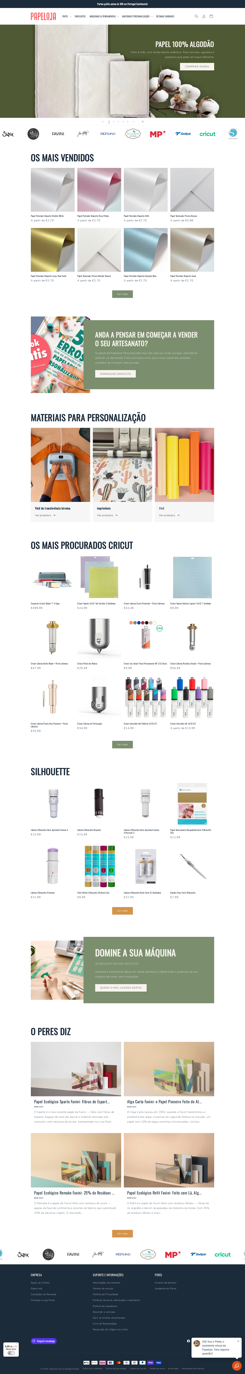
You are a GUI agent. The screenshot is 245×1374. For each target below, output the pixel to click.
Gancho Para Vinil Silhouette (183, 892)
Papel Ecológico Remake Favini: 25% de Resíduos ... (74, 1192)
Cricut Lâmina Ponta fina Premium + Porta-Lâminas (49, 725)
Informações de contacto (106, 1282)
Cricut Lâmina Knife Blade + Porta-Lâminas (49, 663)
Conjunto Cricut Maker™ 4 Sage (45, 603)
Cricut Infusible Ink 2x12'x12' (183, 723)
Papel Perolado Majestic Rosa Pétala (93, 215)
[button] (66, 16)
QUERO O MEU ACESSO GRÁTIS (121, 988)
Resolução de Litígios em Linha (110, 1329)
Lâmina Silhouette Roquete (89, 830)
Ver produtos (43, 515)
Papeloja (53, 1369)
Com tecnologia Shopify (68, 1369)
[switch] (11, 1353)
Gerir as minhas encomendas (109, 1317)
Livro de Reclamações (105, 1323)
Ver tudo (122, 294)
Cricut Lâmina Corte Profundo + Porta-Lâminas (144, 603)
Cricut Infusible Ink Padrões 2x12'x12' (140, 723)
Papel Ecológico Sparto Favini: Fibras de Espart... (72, 1101)
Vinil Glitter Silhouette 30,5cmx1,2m (93, 892)
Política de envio (157, 1369)
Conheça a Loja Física (43, 1300)
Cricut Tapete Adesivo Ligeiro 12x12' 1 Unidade (190, 603)
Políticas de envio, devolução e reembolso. (117, 1300)
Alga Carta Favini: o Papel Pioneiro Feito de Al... (164, 1101)
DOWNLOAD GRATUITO (115, 374)
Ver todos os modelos (49, 86)
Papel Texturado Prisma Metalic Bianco (94, 276)
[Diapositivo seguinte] (133, 121)
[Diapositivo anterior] (103, 121)
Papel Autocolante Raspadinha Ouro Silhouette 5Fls (190, 831)
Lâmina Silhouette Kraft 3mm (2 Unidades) (142, 892)
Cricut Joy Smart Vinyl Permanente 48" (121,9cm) (145, 663)
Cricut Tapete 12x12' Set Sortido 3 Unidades (96, 603)
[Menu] (17, 1344)
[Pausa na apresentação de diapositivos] (142, 121)
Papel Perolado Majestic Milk (136, 215)
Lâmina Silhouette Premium (43, 892)
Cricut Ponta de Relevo (87, 663)
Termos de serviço (103, 1288)
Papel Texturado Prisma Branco (183, 215)
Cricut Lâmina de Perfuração (89, 723)
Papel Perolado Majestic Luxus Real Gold (48, 276)
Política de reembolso (105, 1306)
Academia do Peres (165, 1288)
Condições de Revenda (43, 1294)
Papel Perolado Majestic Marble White (47, 215)
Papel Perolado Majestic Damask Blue (140, 276)
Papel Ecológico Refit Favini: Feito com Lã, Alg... (164, 1192)
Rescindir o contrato (104, 1311)
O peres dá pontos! (165, 1282)
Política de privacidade (116, 1369)
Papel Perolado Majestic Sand (183, 276)
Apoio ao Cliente (40, 1282)
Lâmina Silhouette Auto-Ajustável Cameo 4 (49, 830)
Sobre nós (36, 1288)
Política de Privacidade (105, 1294)
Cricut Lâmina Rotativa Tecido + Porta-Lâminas (190, 663)
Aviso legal (173, 1369)
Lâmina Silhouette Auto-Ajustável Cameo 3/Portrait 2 (141, 831)
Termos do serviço (138, 1369)
